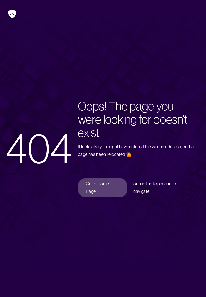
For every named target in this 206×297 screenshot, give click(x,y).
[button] (193, 14)
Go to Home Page (97, 187)
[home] (12, 14)
